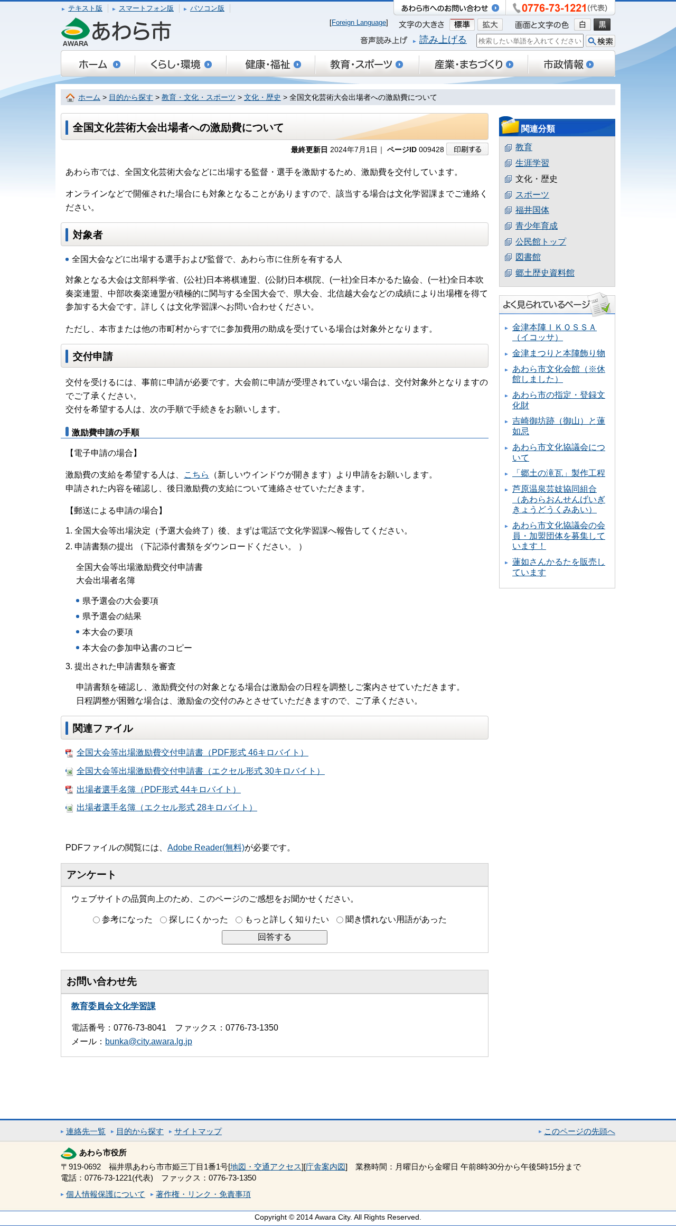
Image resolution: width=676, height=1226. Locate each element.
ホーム (89, 97)
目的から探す (131, 97)
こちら (196, 474)
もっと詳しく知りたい (287, 919)
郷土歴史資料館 (545, 272)
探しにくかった (198, 919)
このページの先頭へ (579, 1131)
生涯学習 (532, 162)
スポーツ (532, 194)
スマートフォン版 (146, 8)
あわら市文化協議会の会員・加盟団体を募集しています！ (558, 535)
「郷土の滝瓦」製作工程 (558, 473)
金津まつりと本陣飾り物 (558, 353)
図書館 (528, 256)
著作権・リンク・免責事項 (203, 1194)
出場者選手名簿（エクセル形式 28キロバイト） (167, 807)
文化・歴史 (262, 97)
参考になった (127, 919)
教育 (523, 147)
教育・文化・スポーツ (199, 97)
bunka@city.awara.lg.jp (148, 1041)
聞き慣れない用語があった (396, 919)
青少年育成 (536, 225)
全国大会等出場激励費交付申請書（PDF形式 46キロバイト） (192, 752)
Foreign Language (359, 22)
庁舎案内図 (325, 1166)
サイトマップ (198, 1131)
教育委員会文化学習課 (113, 1006)
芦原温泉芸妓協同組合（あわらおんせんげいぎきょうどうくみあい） (558, 499)
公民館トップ (540, 241)
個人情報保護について (105, 1194)
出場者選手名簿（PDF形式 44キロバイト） (159, 789)
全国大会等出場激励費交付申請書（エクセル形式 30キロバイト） (201, 770)
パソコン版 (207, 8)
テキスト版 (85, 8)
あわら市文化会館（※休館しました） (558, 374)
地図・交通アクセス (266, 1166)
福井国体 (532, 209)
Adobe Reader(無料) (206, 847)
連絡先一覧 (86, 1131)
